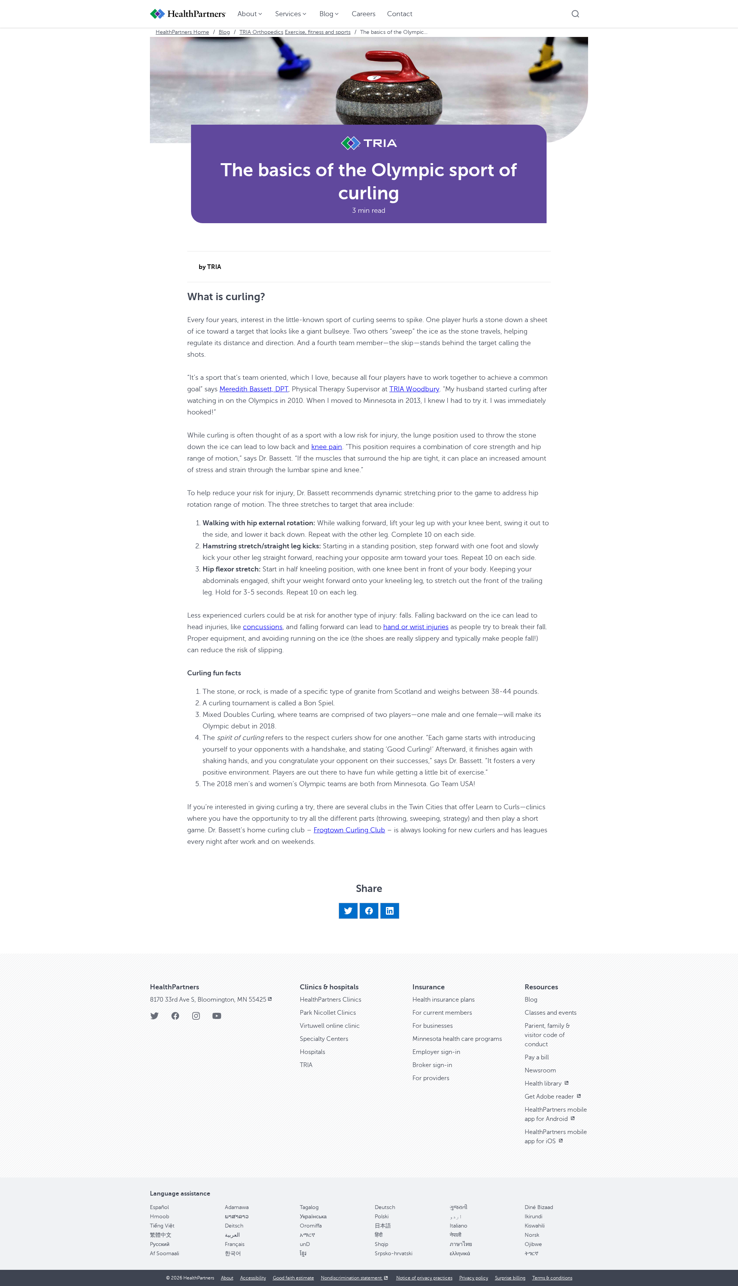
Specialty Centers (324, 1038)
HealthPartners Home (182, 32)
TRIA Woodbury (414, 389)
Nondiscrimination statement (352, 1278)
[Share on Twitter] (348, 911)
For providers (430, 1078)
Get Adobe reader (550, 1096)
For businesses (432, 1025)
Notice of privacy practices (424, 1278)
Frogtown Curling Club (349, 830)
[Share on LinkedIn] (389, 911)
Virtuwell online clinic (330, 1025)
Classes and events (551, 1012)
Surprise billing (510, 1278)
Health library (544, 1083)
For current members (442, 1012)
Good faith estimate (293, 1278)
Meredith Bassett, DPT (253, 389)
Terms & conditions (552, 1278)
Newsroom (540, 1070)
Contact (399, 14)
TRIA (306, 1065)
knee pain (326, 447)
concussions (263, 627)
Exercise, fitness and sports (318, 32)
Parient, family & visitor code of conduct (547, 1035)
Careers (364, 14)
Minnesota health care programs (457, 1038)
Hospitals (312, 1052)
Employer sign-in (436, 1052)
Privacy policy (473, 1278)
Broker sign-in (432, 1065)
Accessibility (253, 1278)
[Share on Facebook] (369, 911)
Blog (224, 32)
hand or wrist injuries (416, 627)
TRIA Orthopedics (261, 32)
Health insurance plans (443, 999)
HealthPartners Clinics (330, 999)
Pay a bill (537, 1057)
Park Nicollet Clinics (328, 1012)
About (227, 1278)
